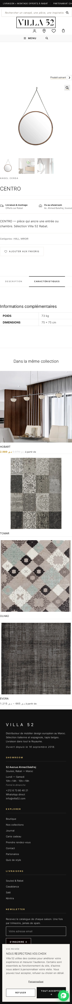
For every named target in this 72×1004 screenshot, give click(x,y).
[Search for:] (47, 38)
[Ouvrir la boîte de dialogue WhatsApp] (63, 995)
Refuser (20, 992)
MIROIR (24, 238)
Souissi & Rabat (14, 880)
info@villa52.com (15, 798)
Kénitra (10, 898)
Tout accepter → (51, 993)
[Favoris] (53, 31)
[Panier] (63, 31)
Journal (10, 830)
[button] (67, 88)
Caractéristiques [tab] (47, 281)
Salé (8, 892)
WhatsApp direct (15, 794)
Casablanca (12, 886)
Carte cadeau (13, 836)
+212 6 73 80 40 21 (17, 790)
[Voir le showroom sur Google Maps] (44, 31)
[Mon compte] (34, 31)
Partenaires (12, 854)
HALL (16, 238)
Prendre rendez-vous (18, 842)
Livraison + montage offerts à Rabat (25, 3)
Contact (10, 848)
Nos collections (15, 824)
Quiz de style (13, 859)
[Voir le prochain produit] (69, 77)
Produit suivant (58, 77)
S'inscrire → (18, 941)
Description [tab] (13, 281)
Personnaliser (35, 981)
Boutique (11, 818)
